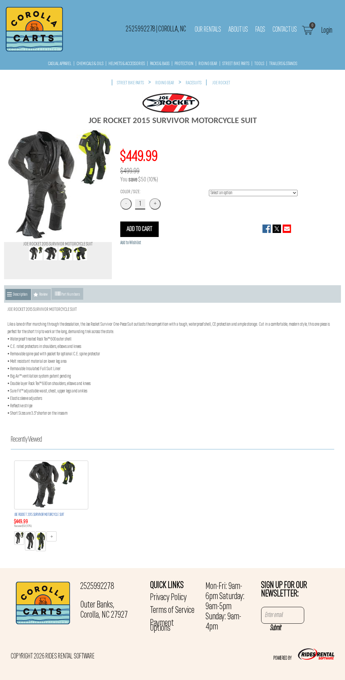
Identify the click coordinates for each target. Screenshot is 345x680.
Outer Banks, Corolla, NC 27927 (104, 610)
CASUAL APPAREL (59, 63)
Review (43, 294)
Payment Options (162, 626)
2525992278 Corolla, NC (156, 29)
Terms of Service (172, 610)
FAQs (260, 29)
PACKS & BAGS (159, 63)
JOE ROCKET (221, 83)
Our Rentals (208, 29)
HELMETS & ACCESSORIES (126, 63)
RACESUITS (193, 83)
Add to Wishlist (130, 242)
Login (327, 30)
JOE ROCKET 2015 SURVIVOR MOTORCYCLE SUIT (39, 515)
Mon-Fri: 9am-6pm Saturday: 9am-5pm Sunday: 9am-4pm (225, 607)
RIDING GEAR (207, 63)
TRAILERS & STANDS (283, 63)
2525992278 (97, 586)
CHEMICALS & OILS (89, 63)
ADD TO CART (139, 229)
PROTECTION (184, 63)
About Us (238, 29)
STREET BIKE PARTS (235, 63)
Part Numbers (70, 294)
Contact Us (285, 29)
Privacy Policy (168, 597)
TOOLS (259, 63)
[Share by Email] (287, 229)
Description (20, 294)
